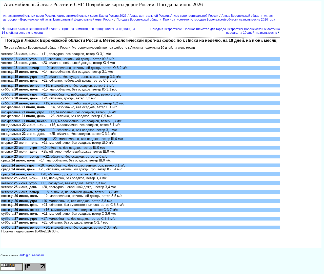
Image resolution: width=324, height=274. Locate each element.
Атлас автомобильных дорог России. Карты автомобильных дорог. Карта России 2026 (65, 15)
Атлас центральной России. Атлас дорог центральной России (174, 15)
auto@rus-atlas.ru (31, 255)
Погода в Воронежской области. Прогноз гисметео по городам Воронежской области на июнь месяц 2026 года (195, 19)
